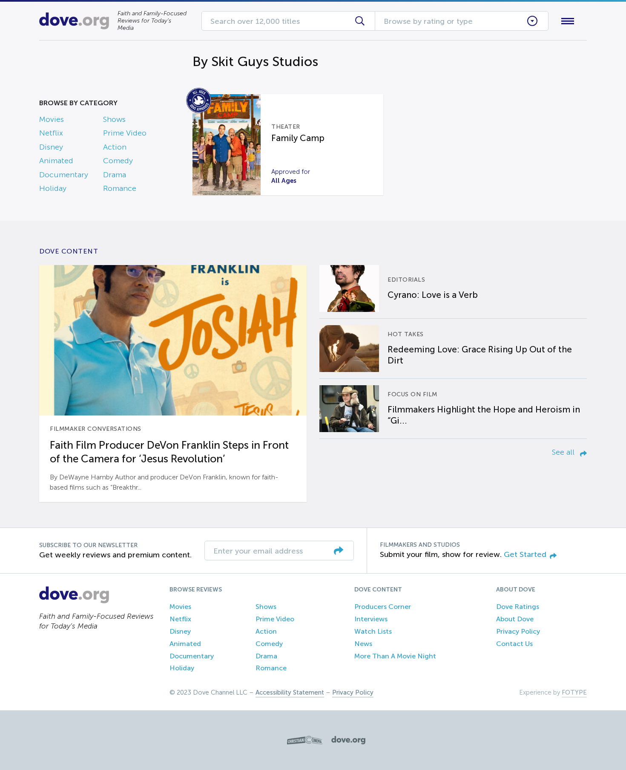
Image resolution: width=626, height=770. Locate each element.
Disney (51, 147)
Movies (51, 119)
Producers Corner (382, 606)
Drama (114, 174)
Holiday (52, 188)
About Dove (515, 619)
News (363, 643)
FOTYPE (574, 692)
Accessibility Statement (290, 692)
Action (114, 147)
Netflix (51, 133)
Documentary (63, 174)
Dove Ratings (517, 606)
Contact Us (514, 643)
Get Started (525, 554)
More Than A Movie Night (395, 656)
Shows (114, 119)
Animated (56, 160)
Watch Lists (373, 631)
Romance (119, 188)
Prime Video (124, 133)
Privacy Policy (518, 631)
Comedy (118, 160)
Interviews (371, 619)
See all (564, 452)
